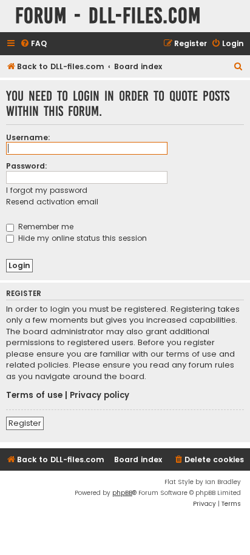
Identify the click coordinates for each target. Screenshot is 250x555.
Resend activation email (52, 201)
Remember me (44, 226)
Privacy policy (99, 395)
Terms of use (34, 395)
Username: (28, 137)
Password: (26, 166)
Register (24, 423)
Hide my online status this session (81, 238)
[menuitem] (33, 44)
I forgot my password (46, 190)
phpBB (122, 492)
